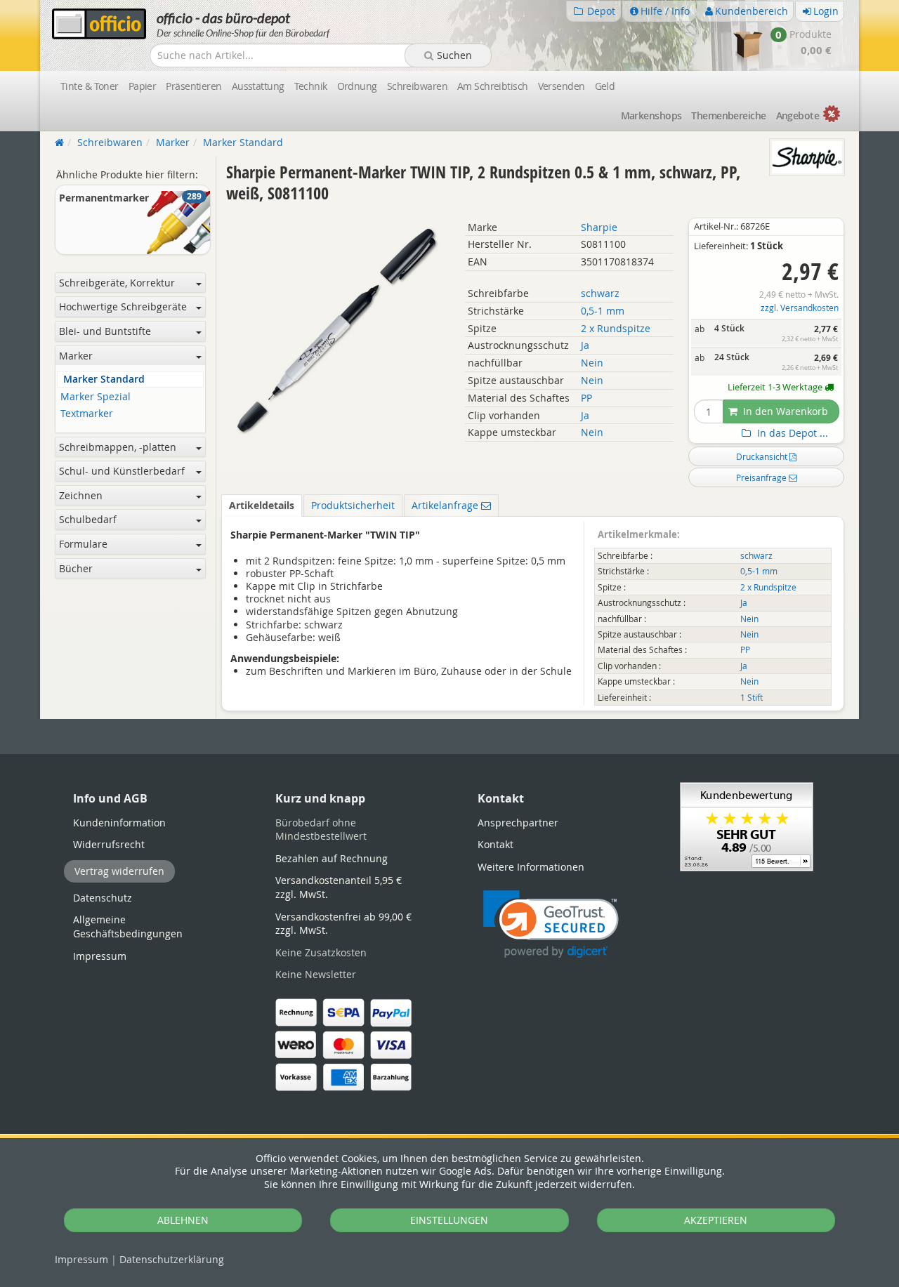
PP (586, 397)
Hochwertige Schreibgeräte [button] (123, 306)
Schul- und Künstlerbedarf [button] (122, 470)
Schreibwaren (417, 86)
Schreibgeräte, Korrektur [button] (117, 282)
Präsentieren (193, 86)
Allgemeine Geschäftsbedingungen (128, 926)
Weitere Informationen (531, 866)
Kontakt (495, 844)
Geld (605, 86)
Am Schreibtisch (492, 86)
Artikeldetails (261, 505)
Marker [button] (76, 355)
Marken (651, 115)
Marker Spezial (95, 397)
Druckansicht (762, 456)
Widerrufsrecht (109, 844)
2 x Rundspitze (615, 328)
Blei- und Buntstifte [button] (105, 331)
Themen (728, 115)
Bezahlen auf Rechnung (331, 858)
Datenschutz (171, 1259)
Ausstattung (258, 86)
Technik (310, 86)
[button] (551, 924)
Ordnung (357, 86)
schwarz (600, 293)
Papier (143, 86)
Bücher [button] (76, 568)
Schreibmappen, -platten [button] (117, 447)
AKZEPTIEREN (715, 1220)
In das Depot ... (791, 433)
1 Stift (751, 697)
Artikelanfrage (446, 505)
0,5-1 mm (602, 310)
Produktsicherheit (353, 505)
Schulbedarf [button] (88, 519)
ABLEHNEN (183, 1220)
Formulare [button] (83, 543)
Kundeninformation (119, 822)
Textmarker (86, 414)
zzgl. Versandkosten (800, 308)
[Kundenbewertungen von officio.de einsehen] (746, 825)
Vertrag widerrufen (119, 871)
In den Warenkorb (784, 411)
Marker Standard (104, 379)
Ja (585, 345)
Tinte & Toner (89, 86)
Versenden (561, 86)
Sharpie (599, 227)
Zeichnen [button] (81, 495)
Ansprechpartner (518, 822)
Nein (592, 362)
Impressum (81, 1259)
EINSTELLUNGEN (449, 1220)
